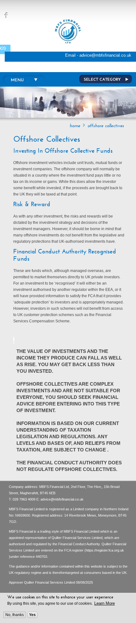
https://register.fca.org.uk (105, 550)
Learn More (104, 603)
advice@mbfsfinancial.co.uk (61, 499)
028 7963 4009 (24, 499)
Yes (32, 615)
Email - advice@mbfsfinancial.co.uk (98, 55)
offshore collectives (106, 125)
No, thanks (14, 615)
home (75, 125)
